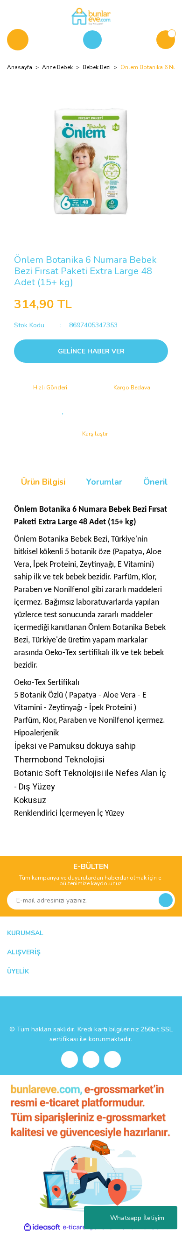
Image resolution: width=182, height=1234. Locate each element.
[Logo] (91, 16)
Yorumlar (104, 481)
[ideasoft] (42, 1227)
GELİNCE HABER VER (91, 351)
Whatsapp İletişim (137, 1217)
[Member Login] (92, 39)
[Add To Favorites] (63, 410)
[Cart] (165, 39)
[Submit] (166, 900)
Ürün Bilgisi (43, 481)
